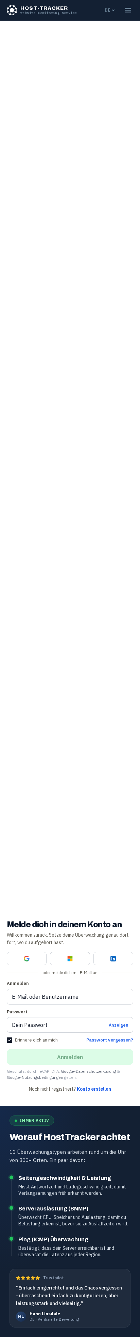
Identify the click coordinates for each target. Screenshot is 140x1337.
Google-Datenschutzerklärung (88, 1071)
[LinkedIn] (113, 958)
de (107, 10)
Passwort (17, 1012)
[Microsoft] (70, 958)
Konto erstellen (94, 1089)
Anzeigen (118, 1025)
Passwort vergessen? (109, 1040)
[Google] (27, 958)
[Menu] (128, 10)
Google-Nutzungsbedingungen (35, 1077)
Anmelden (18, 983)
